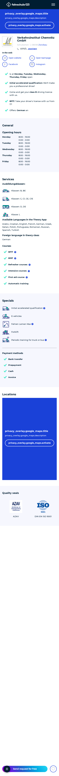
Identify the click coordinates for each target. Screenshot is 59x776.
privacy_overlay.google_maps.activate (29, 25)
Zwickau (42, 44)
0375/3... (28, 49)
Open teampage (43, 58)
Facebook (13, 64)
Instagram (40, 64)
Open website (15, 58)
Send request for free (25, 768)
